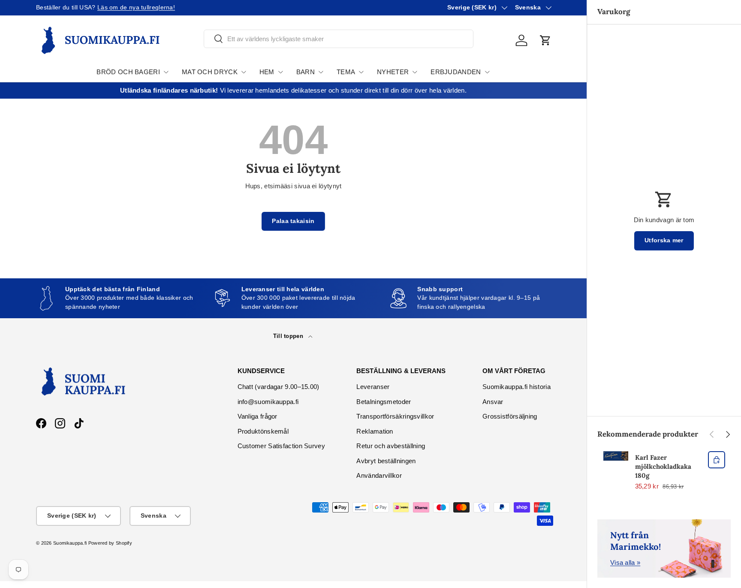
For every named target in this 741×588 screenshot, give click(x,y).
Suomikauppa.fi (70, 543)
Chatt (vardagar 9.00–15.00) (278, 386)
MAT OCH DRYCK (210, 71)
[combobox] (338, 39)
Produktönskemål (263, 431)
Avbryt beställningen (386, 460)
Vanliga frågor (257, 416)
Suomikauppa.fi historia (516, 386)
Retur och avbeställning (390, 445)
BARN (305, 71)
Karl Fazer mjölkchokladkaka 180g (663, 466)
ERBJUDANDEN (456, 71)
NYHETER (393, 71)
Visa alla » (625, 562)
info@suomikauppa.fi (268, 401)
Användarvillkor (379, 475)
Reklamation (374, 431)
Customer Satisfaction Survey (281, 445)
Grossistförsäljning (509, 416)
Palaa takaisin (293, 221)
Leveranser (372, 386)
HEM (266, 71)
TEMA (346, 71)
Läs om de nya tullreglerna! (136, 7)
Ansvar (492, 401)
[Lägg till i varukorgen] (716, 459)
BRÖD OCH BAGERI (128, 71)
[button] (545, 40)
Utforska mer (664, 240)
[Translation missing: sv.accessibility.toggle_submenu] (166, 72)
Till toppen (289, 336)
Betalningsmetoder (383, 401)
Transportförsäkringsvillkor (395, 416)
